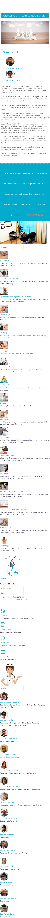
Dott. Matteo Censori (7, 754)
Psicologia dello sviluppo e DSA (11, 491)
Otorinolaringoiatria (7, 455)
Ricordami (19, 597)
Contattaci (4, 656)
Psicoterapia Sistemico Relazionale (13, 509)
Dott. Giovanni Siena (7, 850)
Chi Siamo (3, 615)
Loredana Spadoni (6, 882)
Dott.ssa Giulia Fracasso (9, 786)
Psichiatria (4, 473)
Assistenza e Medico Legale (10, 278)
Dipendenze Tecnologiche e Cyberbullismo (15, 297)
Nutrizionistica (5, 385)
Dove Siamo (4, 643)
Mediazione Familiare (7, 367)
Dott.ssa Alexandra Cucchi (9, 770)
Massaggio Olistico (7, 351)
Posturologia (4, 546)
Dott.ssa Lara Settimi (7, 834)
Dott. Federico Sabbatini (9, 818)
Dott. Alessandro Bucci (8, 738)
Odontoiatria (4, 437)
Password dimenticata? (22, 599)
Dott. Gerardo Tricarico (8, 898)
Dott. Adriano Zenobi (7, 914)
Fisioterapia (4, 333)
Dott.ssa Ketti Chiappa (13, 80)
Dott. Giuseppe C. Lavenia (14, 68)
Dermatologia (5, 315)
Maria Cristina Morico (7, 802)
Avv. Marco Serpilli (6, 866)
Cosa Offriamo (5, 629)
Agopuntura (4, 260)
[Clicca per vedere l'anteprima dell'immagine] (25, 31)
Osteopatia (4, 419)
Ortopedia (3, 403)
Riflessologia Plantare (8, 527)
